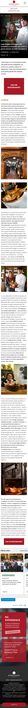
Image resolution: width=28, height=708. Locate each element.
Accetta (14, 704)
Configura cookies (11, 700)
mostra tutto (23, 550)
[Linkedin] (21, 605)
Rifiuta (21, 700)
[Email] (25, 605)
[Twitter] (23, 605)
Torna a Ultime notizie (8, 599)
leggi (4, 591)
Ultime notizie (8, 15)
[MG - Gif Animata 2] (14, 9)
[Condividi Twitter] (10, 55)
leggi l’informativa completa (16, 694)
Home (2, 15)
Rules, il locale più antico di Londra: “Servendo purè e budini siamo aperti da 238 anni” (11, 582)
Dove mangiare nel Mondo (7, 40)
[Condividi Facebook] (7, 55)
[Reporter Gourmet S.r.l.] (14, 3)
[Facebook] (19, 605)
